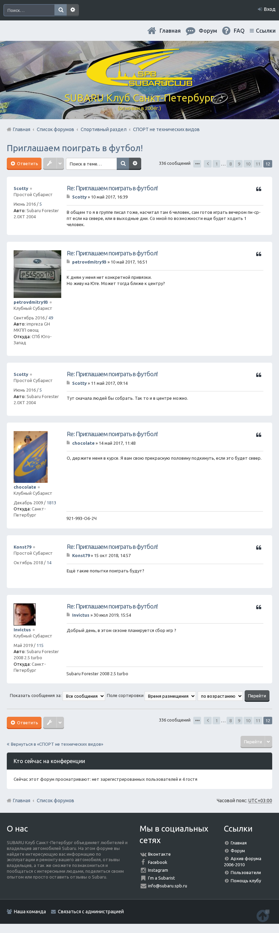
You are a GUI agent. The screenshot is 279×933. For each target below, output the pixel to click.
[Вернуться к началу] (263, 916)
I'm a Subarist (161, 877)
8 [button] (230, 163)
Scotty (21, 188)
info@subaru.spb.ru (167, 885)
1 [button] (216, 163)
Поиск (60, 10)
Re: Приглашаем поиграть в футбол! (112, 188)
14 (49, 562)
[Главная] (139, 83)
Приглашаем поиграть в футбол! (75, 148)
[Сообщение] (69, 196)
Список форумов (55, 800)
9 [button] (239, 163)
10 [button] (248, 163)
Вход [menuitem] (270, 9)
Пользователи (246, 872)
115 (40, 645)
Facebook (157, 862)
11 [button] (258, 163)
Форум (238, 850)
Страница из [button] (197, 164)
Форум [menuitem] (208, 31)
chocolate (25, 487)
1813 (51, 502)
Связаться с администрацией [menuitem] (91, 911)
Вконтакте (159, 854)
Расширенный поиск (73, 10)
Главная (170, 31)
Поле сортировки (126, 695)
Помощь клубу (246, 880)
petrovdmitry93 (31, 302)
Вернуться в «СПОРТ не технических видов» (57, 744)
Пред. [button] (208, 164)
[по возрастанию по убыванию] (221, 695)
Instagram (158, 870)
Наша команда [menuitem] (30, 911)
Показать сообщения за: (36, 695)
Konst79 (22, 546)
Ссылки (266, 31)
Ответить (27, 163)
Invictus (22, 629)
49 (50, 317)
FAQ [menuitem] (239, 31)
